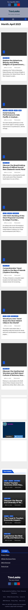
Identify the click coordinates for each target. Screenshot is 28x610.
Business (5, 110)
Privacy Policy (5, 555)
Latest (15, 110)
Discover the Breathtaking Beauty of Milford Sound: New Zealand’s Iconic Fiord (14, 167)
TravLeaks (14, 11)
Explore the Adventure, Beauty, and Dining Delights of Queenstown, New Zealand (13, 63)
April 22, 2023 (8, 223)
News (20, 110)
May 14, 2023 (8, 540)
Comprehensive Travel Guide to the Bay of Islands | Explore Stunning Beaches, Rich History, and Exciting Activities (14, 272)
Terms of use (4, 566)
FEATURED (11, 110)
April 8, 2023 (7, 378)
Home (4, 596)
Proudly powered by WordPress (9, 591)
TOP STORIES (17, 480)
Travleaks (17, 67)
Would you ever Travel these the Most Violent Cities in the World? (12, 321)
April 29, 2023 (8, 67)
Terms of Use (22, 600)
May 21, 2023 (8, 505)
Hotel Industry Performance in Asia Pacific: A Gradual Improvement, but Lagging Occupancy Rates (14, 117)
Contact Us (22, 596)
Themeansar (14, 593)
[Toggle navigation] (13, 19)
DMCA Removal (5, 562)
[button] (23, 19)
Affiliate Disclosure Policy (8, 559)
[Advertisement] (14, 409)
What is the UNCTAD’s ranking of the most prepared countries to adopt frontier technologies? (14, 605)
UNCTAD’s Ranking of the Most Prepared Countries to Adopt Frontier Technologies (13, 219)
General (9, 213)
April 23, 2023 (8, 172)
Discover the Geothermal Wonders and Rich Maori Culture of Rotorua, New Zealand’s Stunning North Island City (14, 375)
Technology (15, 213)
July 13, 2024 (9, 487)
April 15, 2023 (8, 326)
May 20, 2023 (8, 522)
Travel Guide (6, 162)
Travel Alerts (14, 316)
